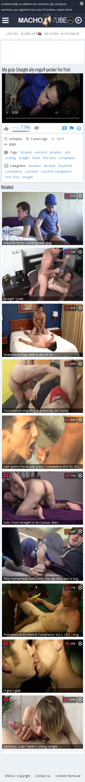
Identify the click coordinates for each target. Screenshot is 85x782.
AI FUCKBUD (70, 34)
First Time (12, 177)
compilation (67, 158)
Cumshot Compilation (56, 171)
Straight (27, 177)
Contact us (43, 776)
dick (67, 152)
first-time (49, 158)
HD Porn (51, 34)
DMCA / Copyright (17, 776)
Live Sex (12, 34)
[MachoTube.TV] (42, 20)
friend (36, 158)
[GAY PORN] (70, 20)
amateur (56, 152)
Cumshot (31, 171)
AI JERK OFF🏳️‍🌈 (31, 34)
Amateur (35, 166)
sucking (10, 158)
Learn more (64, 10)
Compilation (13, 171)
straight (24, 158)
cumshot (41, 152)
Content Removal (68, 776)
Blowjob (50, 166)
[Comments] (64, 128)
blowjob (26, 152)
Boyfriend (65, 166)
